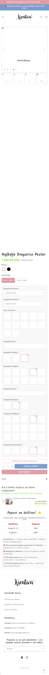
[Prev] (4, 50)
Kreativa (26, 668)
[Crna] (9, 269)
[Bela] (4, 269)
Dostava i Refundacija (14, 604)
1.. (4, 69)
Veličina (6, 275)
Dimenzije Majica (12, 599)
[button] (2, 17)
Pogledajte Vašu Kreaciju (24, 461)
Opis (4, 479)
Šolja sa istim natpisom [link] (24, 498)
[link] (9, 501)
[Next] (44, 50)
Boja (4, 265)
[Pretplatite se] (41, 649)
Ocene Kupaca (11, 610)
